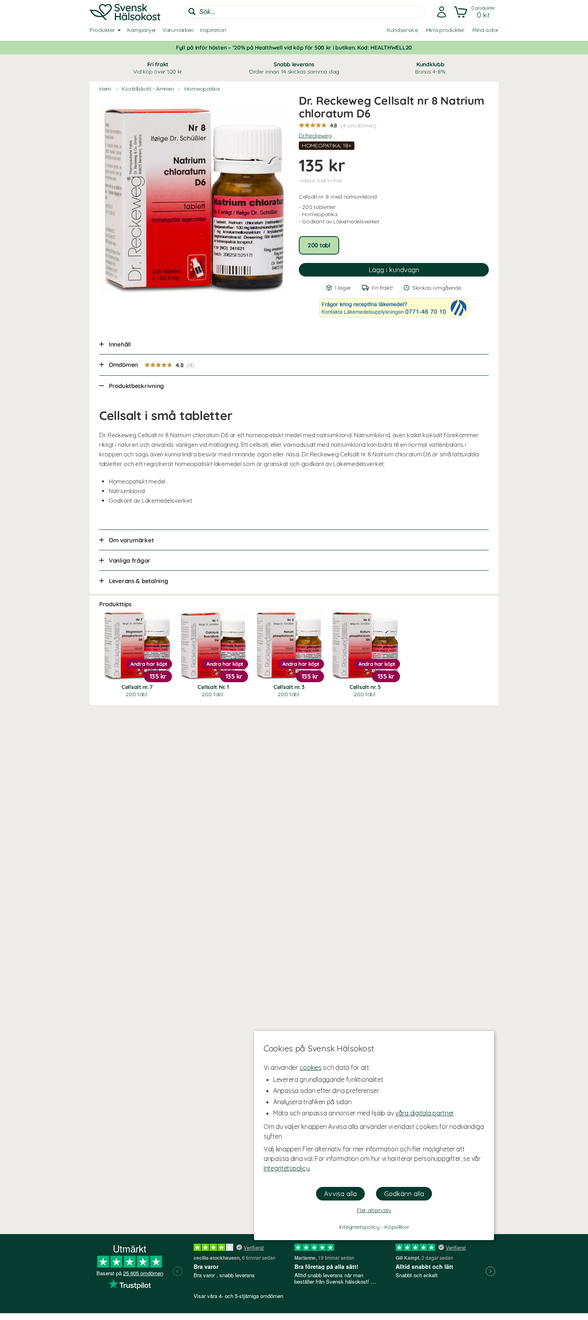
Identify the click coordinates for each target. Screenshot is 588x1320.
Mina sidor (485, 30)
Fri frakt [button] (157, 68)
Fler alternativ (374, 1210)
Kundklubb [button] (430, 68)
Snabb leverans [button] (294, 68)
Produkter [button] (102, 30)
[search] (304, 12)
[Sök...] (192, 11)
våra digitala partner (424, 1113)
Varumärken (178, 30)
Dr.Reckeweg (315, 135)
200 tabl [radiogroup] (319, 245)
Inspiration (213, 30)
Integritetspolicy (286, 1168)
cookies (311, 1067)
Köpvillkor (396, 1226)
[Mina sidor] (441, 12)
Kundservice (402, 30)
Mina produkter (445, 30)
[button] (475, 12)
